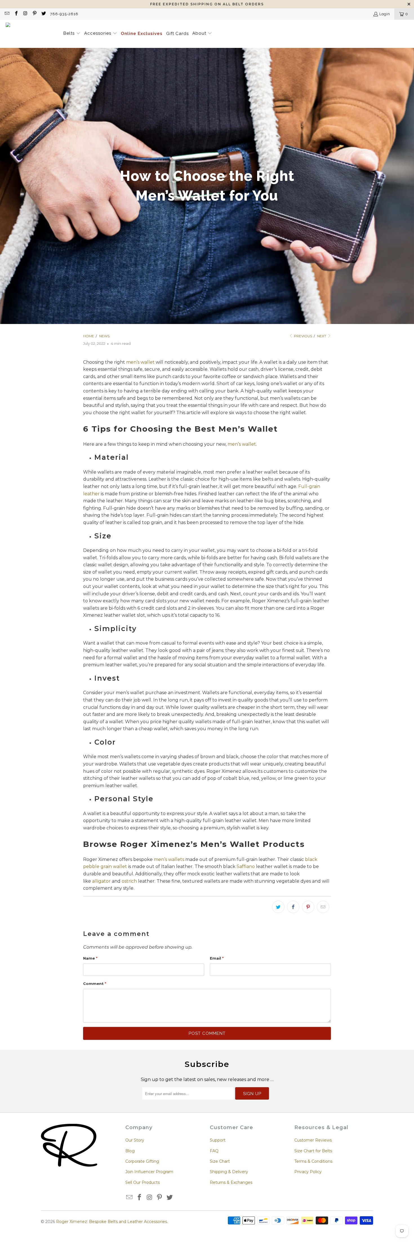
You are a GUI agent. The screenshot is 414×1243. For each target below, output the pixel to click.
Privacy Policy (308, 1171)
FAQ (214, 1150)
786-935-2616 (64, 14)
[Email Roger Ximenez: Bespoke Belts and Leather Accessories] (6, 14)
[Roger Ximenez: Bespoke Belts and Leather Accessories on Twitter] (43, 14)
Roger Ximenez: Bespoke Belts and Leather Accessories (111, 1221)
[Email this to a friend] (323, 907)
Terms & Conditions (313, 1161)
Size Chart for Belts (313, 1150)
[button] (72, 33)
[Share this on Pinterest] (308, 907)
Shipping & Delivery (229, 1171)
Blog (130, 1150)
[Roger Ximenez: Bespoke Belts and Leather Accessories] (32, 34)
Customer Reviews (313, 1140)
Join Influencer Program (149, 1171)
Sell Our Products (142, 1182)
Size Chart (220, 1161)
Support (218, 1140)
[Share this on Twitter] (278, 907)
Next (322, 336)
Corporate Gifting (142, 1161)
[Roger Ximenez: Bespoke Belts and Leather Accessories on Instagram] (25, 14)
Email (217, 958)
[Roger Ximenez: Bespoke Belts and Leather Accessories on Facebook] (15, 14)
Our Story (134, 1140)
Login (384, 14)
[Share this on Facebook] (293, 907)
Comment (94, 983)
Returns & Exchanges (231, 1182)
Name (90, 958)
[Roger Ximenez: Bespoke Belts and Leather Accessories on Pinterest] (34, 14)
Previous (302, 336)
